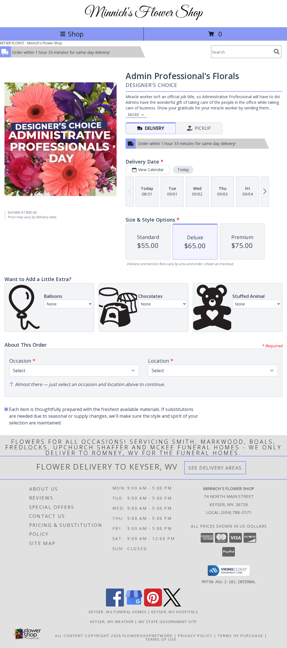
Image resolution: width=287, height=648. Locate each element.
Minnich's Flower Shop (143, 13)
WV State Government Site (167, 621)
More (133, 114)
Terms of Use (161, 639)
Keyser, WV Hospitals (174, 611)
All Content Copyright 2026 (88, 635)
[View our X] (172, 605)
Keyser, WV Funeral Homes (118, 611)
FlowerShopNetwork (147, 635)
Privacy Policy (195, 635)
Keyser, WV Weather (112, 621)
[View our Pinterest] (153, 605)
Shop (76, 33)
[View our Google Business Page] (134, 605)
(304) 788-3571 (236, 512)
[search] (276, 52)
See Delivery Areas (215, 468)
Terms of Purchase (240, 635)
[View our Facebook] (115, 605)
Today (183, 169)
